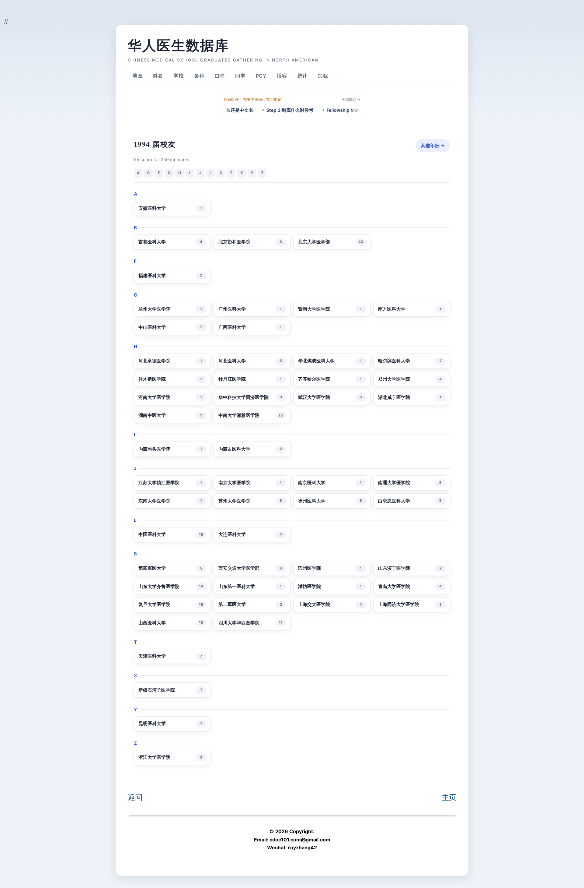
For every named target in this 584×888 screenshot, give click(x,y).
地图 (137, 76)
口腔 (219, 76)
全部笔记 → (351, 99)
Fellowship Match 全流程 (341, 110)
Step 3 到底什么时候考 (278, 110)
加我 (323, 76)
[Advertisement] (80, 14)
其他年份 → (433, 145)
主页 (449, 797)
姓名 (158, 76)
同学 (240, 76)
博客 (282, 76)
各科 (199, 76)
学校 (178, 76)
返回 (135, 797)
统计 (302, 76)
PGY (261, 76)
